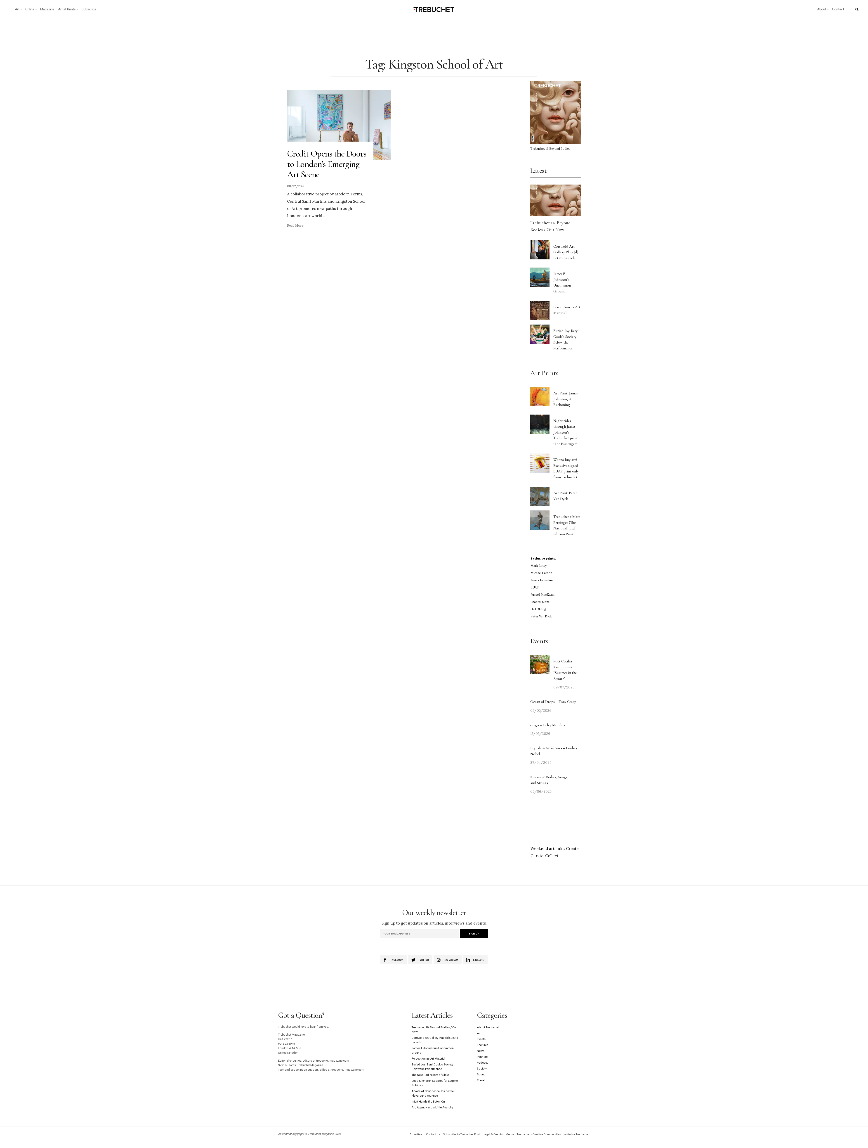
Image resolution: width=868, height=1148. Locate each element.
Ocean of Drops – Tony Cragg (553, 701)
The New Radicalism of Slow (430, 1075)
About (821, 9)
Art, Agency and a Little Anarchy (432, 1107)
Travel (481, 1080)
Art (17, 9)
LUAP (535, 587)
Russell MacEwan (542, 595)
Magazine (47, 9)
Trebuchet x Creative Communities (539, 1134)
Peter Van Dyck (541, 616)
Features (482, 1045)
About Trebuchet (488, 1027)
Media (510, 1134)
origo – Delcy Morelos (547, 725)
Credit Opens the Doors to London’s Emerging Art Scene (326, 164)
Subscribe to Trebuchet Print (461, 1134)
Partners (482, 1056)
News (480, 1051)
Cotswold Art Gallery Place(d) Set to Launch (565, 252)
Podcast (482, 1062)
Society (482, 1068)
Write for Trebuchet (576, 1134)
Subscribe (89, 9)
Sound (481, 1074)
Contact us (433, 1134)
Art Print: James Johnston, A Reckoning (565, 399)
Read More (295, 225)
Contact (838, 9)
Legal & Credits (493, 1134)
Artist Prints (67, 9)
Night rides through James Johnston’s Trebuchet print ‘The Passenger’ (565, 432)
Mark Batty (539, 566)
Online (29, 9)
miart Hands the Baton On (428, 1101)
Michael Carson (541, 573)
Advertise (416, 1134)
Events (481, 1039)
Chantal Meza (540, 602)
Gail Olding (538, 609)
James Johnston (542, 580)
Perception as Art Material (428, 1058)
